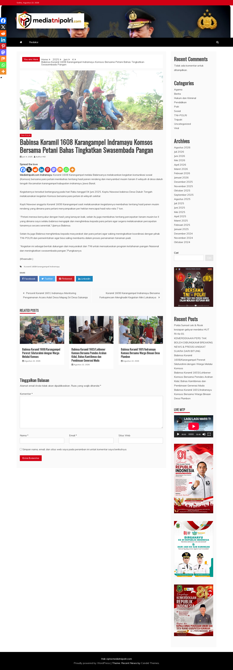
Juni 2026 (179, 156)
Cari (176, 252)
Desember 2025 (183, 181)
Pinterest (66, 278)
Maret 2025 (181, 220)
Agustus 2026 (182, 147)
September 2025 (184, 194)
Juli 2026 (179, 151)
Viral (176, 128)
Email (73, 435)
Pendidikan (180, 102)
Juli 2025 (179, 203)
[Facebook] (23, 169)
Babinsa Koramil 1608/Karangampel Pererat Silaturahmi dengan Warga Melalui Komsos (41, 353)
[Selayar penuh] (209, 434)
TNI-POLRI (25, 135)
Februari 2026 (182, 173)
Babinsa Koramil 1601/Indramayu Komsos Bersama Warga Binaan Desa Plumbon (140, 353)
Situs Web (124, 435)
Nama (24, 435)
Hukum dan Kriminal (185, 98)
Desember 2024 (183, 233)
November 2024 (183, 237)
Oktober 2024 (182, 242)
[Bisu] (204, 434)
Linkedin (85, 278)
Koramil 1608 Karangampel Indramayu (42, 266)
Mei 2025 (179, 212)
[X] (29, 169)
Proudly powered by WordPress (92, 663)
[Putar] (178, 434)
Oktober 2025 (182, 190)
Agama (178, 89)
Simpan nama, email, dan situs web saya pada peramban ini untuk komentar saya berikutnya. (75, 449)
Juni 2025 (179, 207)
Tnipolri (178, 119)
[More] (72, 169)
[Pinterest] (47, 169)
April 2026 (180, 164)
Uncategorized (182, 123)
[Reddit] (35, 169)
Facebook (29, 278)
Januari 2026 (181, 177)
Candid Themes (150, 663)
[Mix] (60, 169)
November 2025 (183, 186)
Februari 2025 (182, 224)
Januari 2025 (181, 229)
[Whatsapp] (66, 169)
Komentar (26, 393)
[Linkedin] (41, 169)
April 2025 (180, 216)
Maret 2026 (181, 169)
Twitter (48, 278)
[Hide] (1, 77)
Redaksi (33, 42)
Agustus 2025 (182, 199)
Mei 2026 (179, 160)
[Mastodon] (54, 169)
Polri (176, 106)
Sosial (177, 111)
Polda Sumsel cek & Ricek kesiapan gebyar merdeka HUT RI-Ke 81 (191, 329)
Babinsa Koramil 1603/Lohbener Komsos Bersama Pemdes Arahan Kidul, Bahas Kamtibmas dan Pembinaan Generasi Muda (88, 354)
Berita (177, 93)
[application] (193, 426)
